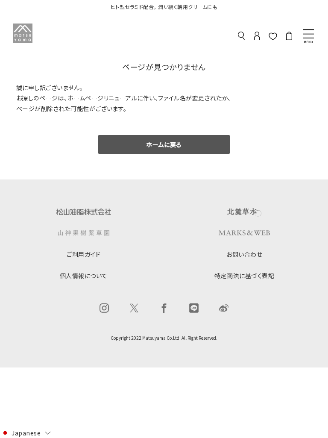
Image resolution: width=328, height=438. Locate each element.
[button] (26, 432)
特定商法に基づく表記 (244, 275)
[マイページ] (257, 37)
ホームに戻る (164, 144)
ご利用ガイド (83, 254)
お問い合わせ (244, 254)
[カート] (289, 37)
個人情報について (84, 275)
